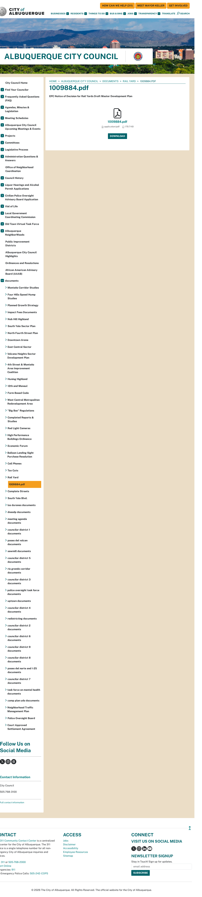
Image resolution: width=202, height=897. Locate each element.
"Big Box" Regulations (21, 410)
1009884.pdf (117, 122)
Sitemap (68, 855)
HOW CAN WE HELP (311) (117, 5)
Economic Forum (18, 445)
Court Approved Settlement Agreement (21, 727)
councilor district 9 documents (19, 648)
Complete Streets (18, 491)
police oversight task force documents (23, 592)
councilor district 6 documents (19, 638)
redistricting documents (22, 618)
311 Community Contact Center (18, 840)
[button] (168, 14)
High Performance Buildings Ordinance (19, 437)
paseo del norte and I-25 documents (22, 670)
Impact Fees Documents (22, 312)
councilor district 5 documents (19, 560)
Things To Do (97, 13)
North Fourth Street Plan (23, 333)
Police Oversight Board (21, 718)
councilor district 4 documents (19, 609)
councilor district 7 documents (19, 681)
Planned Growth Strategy (23, 305)
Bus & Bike (116, 13)
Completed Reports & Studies (21, 419)
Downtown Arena (18, 340)
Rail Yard (129, 81)
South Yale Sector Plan (21, 326)
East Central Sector (19, 346)
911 (13, 869)
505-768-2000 (17, 862)
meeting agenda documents (17, 521)
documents (110, 81)
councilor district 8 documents (19, 659)
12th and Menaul (17, 386)
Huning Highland (17, 379)
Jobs (130, 13)
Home (53, 81)
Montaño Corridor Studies (23, 287)
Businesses (58, 13)
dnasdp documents (19, 512)
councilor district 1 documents (19, 531)
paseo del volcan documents (17, 542)
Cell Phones (14, 463)
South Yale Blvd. (17, 498)
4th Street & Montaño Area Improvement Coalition (20, 368)
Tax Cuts (13, 470)
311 (3, 862)
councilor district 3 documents (19, 581)
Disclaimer (69, 844)
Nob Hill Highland (18, 319)
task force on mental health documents (23, 691)
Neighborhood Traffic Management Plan (20, 709)
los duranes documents (22, 505)
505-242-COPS (39, 873)
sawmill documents (19, 551)
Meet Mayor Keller (150, 5)
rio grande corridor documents (19, 570)
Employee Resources (75, 852)
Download (117, 136)
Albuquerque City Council (79, 81)
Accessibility (70, 848)
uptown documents (19, 600)
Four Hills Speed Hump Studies (22, 296)
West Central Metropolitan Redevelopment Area (23, 401)
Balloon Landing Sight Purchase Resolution (20, 454)
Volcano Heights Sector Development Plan (21, 355)
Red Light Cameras (19, 428)
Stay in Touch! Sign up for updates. (151, 861)
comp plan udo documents (23, 700)
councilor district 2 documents (19, 627)
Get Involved (178, 5)
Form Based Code (18, 392)
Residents (77, 13)
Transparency (147, 13)
